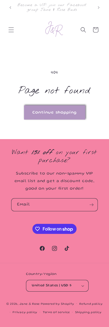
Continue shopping (54, 113)
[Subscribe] (91, 204)
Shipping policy (88, 312)
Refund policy (91, 304)
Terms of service (56, 312)
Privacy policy (25, 312)
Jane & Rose (30, 303)
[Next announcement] (99, 7)
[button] (11, 30)
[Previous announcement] (10, 7)
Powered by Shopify (57, 303)
